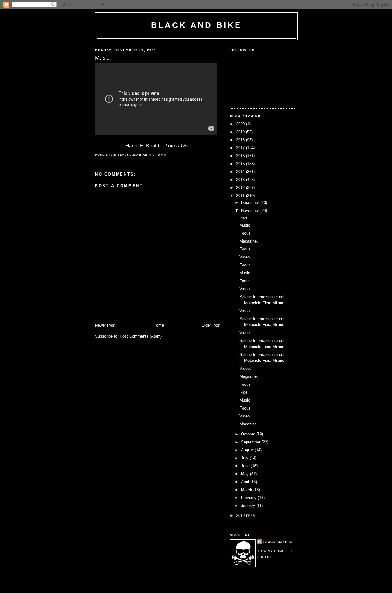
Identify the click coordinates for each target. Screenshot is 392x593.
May (245, 474)
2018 (241, 140)
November (250, 210)
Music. (245, 225)
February (249, 497)
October (248, 434)
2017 (241, 148)
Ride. (244, 217)
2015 (241, 163)
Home (158, 325)
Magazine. (248, 241)
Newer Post (105, 325)
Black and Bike (196, 25)
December (250, 202)
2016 (241, 156)
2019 (241, 132)
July (245, 458)
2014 (241, 171)
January (248, 505)
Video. (245, 257)
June (246, 466)
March (247, 489)
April (245, 482)
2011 (241, 195)
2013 (241, 179)
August (248, 450)
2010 (241, 515)
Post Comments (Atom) (141, 336)
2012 (241, 187)
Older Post (211, 325)
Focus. (245, 233)
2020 (241, 124)
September (251, 442)
